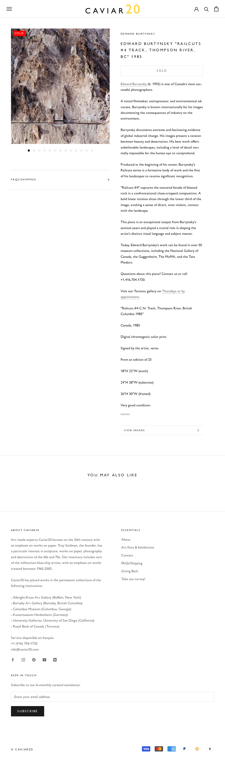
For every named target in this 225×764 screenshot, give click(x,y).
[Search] (206, 9)
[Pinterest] (146, 413)
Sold (162, 71)
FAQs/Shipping (23, 179)
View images (134, 430)
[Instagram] (23, 659)
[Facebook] (134, 413)
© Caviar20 (22, 749)
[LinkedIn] (55, 659)
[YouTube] (44, 659)
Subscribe (27, 711)
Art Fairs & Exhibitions (137, 547)
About (126, 539)
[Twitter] (140, 413)
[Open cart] (216, 8)
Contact (127, 555)
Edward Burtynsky (138, 34)
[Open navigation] (9, 9)
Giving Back (129, 571)
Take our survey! (133, 579)
